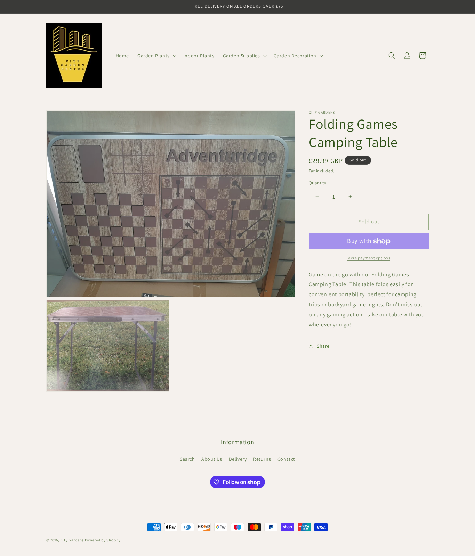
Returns (262, 459)
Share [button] (323, 346)
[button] (156, 55)
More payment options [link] (368, 257)
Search (187, 459)
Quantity (317, 183)
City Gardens (72, 540)
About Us (211, 459)
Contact (286, 459)
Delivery (238, 459)
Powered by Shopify (103, 540)
